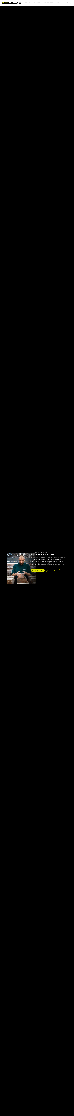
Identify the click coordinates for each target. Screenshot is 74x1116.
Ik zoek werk (36, 3)
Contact (57, 3)
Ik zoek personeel (48, 3)
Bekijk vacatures (37, 570)
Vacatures (27, 3)
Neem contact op (52, 570)
